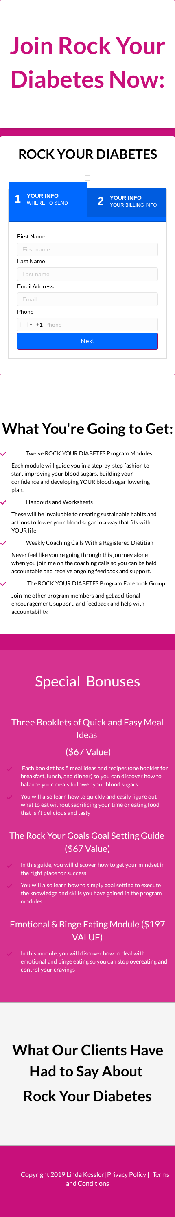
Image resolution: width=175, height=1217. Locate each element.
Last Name (31, 261)
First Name (31, 236)
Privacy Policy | (128, 1174)
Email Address (35, 286)
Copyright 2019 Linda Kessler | (64, 1174)
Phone (25, 311)
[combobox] (30, 324)
